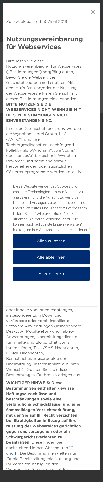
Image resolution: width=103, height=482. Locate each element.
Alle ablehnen (51, 257)
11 (16, 453)
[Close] (93, 12)
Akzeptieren (51, 273)
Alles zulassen (51, 241)
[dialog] (51, 241)
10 (71, 448)
